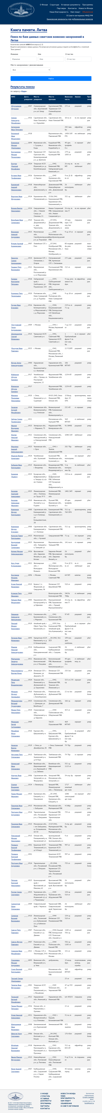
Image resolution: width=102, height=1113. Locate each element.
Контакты (72, 8)
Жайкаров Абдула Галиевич (15, 377)
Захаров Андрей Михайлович (16, 410)
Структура (54, 4)
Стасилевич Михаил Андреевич (15, 963)
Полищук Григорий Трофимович (16, 856)
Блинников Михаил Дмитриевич (16, 145)
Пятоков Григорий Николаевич (15, 883)
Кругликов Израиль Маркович (15, 577)
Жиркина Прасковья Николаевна (15, 398)
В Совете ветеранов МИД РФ (80, 15)
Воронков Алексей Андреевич (15, 234)
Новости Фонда (86, 8)
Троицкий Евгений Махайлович (16, 999)
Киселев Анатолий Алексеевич (15, 494)
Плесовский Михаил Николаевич (15, 838)
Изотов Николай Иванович (15, 437)
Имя (39, 54)
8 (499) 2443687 (88, 1097)
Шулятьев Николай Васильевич (15, 1048)
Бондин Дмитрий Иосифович (15, 166)
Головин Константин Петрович (15, 281)
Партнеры (61, 8)
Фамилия (14, 54)
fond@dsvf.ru (89, 1103)
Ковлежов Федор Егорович (15, 529)
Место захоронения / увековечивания (27, 65)
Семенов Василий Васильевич (15, 918)
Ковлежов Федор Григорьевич (16, 512)
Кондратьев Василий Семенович (15, 545)
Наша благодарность (59, 11)
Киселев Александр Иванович (15, 503)
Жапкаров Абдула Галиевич (15, 389)
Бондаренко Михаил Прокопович (16, 154)
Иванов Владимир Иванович (15, 428)
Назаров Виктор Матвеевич (15, 748)
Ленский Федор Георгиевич (15, 626)
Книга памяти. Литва (29, 29)
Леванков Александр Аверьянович (16, 617)
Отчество (69, 54)
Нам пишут (75, 11)
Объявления (87, 11)
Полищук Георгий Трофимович (16, 847)
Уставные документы (70, 4)
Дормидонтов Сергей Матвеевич (16, 336)
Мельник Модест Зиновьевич (15, 694)
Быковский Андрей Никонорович (16, 187)
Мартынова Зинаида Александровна (17, 661)
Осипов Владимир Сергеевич (15, 787)
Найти (51, 78)
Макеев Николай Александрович (17, 649)
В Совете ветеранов (70, 1106)
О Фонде (44, 4)
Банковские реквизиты (70, 19)
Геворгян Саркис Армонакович (16, 260)
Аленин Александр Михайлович (16, 120)
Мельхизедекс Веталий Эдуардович (16, 703)
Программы (87, 4)
